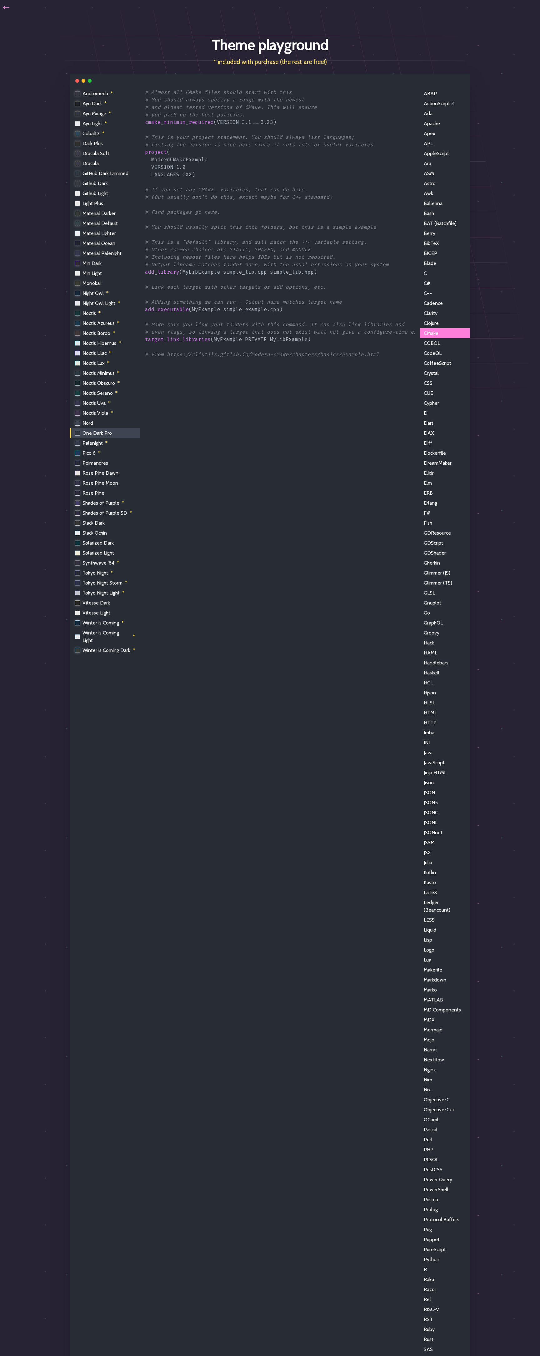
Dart (428, 423)
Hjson (430, 693)
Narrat (430, 1050)
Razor (430, 1289)
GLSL (429, 593)
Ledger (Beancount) (437, 906)
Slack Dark (93, 523)
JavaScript (434, 763)
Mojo (429, 1040)
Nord (87, 423)
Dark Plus (92, 143)
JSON (429, 792)
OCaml (431, 1120)
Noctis (91, 313)
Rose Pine (93, 493)
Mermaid (433, 1030)
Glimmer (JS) (437, 573)
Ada (428, 113)
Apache (432, 123)
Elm (428, 483)
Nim (428, 1080)
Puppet (432, 1239)
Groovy (431, 633)
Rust (428, 1339)
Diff (428, 443)
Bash (429, 213)
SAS (428, 1349)
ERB (428, 493)
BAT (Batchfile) (440, 223)
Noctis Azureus (100, 323)
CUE (428, 393)
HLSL (429, 703)
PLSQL (431, 1160)
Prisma (431, 1199)
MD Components (442, 1010)
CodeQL (433, 353)
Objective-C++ (439, 1110)
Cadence (433, 303)
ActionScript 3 (439, 103)
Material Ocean (98, 243)
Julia (428, 862)
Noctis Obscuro (101, 383)
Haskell (431, 673)
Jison (429, 783)
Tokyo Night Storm (104, 583)
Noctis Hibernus (101, 343)
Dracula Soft (95, 153)
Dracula (90, 163)
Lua (427, 960)
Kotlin (430, 872)
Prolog (431, 1209)
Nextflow (434, 1060)
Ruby (429, 1329)
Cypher (431, 403)
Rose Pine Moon (100, 483)
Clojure (431, 323)
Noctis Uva (96, 403)
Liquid (430, 930)
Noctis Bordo (98, 333)
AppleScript (436, 153)
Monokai (91, 283)
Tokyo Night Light (103, 593)
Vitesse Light (96, 613)
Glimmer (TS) (438, 583)
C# (427, 283)
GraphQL (433, 623)
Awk (428, 193)
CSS (428, 383)
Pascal (431, 1130)
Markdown (435, 980)
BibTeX (431, 243)
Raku (429, 1279)
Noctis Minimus (100, 373)
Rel (427, 1299)
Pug (428, 1229)
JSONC (431, 812)
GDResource (437, 533)
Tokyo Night (97, 573)
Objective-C (437, 1100)
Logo (429, 950)
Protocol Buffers (441, 1219)
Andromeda (97, 93)
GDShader (435, 553)
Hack (429, 643)
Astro (430, 183)
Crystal (431, 373)
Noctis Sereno (100, 393)
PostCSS (433, 1169)
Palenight (95, 443)
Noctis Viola (97, 413)
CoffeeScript (437, 363)
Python (431, 1259)
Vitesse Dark (96, 603)
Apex (429, 133)
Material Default (100, 223)
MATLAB (433, 1000)
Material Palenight (102, 253)
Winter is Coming (103, 623)
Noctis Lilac (96, 353)
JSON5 (431, 802)
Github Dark (95, 183)
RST (428, 1319)
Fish (428, 523)
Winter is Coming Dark (108, 650)
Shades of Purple (103, 503)
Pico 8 (91, 453)
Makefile (433, 970)
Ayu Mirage (96, 113)
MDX (429, 1020)
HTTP (430, 723)
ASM (429, 173)
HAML (430, 653)
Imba (429, 733)
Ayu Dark (94, 103)
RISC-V (431, 1309)
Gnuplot (432, 603)
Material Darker (99, 213)
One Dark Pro (97, 433)
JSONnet (433, 832)
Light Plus (92, 203)
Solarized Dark (98, 543)
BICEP (430, 253)
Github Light (95, 193)
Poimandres (95, 463)
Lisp (428, 940)
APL (428, 143)
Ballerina (433, 203)
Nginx (430, 1070)
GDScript (433, 543)
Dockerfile (435, 453)
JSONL (431, 822)
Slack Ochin (94, 533)
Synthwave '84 (100, 563)
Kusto (430, 882)
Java (428, 753)
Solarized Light (98, 553)
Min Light (92, 273)
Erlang (430, 503)
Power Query (438, 1179)
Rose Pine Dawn (100, 473)
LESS (429, 920)
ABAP (430, 93)
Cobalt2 (93, 133)
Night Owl (95, 293)
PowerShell (436, 1189)
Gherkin (432, 563)
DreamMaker (438, 463)
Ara (427, 163)
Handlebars (436, 663)
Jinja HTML (435, 773)
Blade (430, 263)
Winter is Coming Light (108, 636)
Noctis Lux (95, 363)
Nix (427, 1090)
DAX (429, 433)
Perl (428, 1140)
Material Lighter (99, 233)
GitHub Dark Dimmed (105, 173)
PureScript (435, 1249)
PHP (428, 1150)
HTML (430, 713)
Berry (429, 233)
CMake (431, 333)
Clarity (431, 313)
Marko (430, 990)
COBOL (432, 343)
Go (427, 613)
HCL (428, 683)
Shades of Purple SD (107, 513)
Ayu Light (94, 123)
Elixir (429, 473)
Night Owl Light (101, 303)
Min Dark (92, 263)
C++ (428, 293)
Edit (406, 93)
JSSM (429, 842)
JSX (427, 852)
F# (427, 513)
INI (427, 743)
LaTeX (430, 892)
